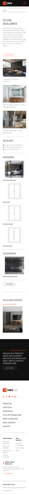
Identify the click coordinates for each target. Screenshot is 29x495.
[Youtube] (9, 396)
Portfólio (7, 407)
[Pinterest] (12, 396)
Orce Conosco (9, 422)
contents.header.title (7, 3)
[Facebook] (6, 396)
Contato (6, 426)
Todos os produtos (9, 304)
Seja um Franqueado (12, 415)
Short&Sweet (8, 490)
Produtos (7, 403)
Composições (9, 284)
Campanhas (8, 411)
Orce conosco (9, 55)
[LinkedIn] (15, 396)
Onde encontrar (10, 418)
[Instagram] (3, 396)
